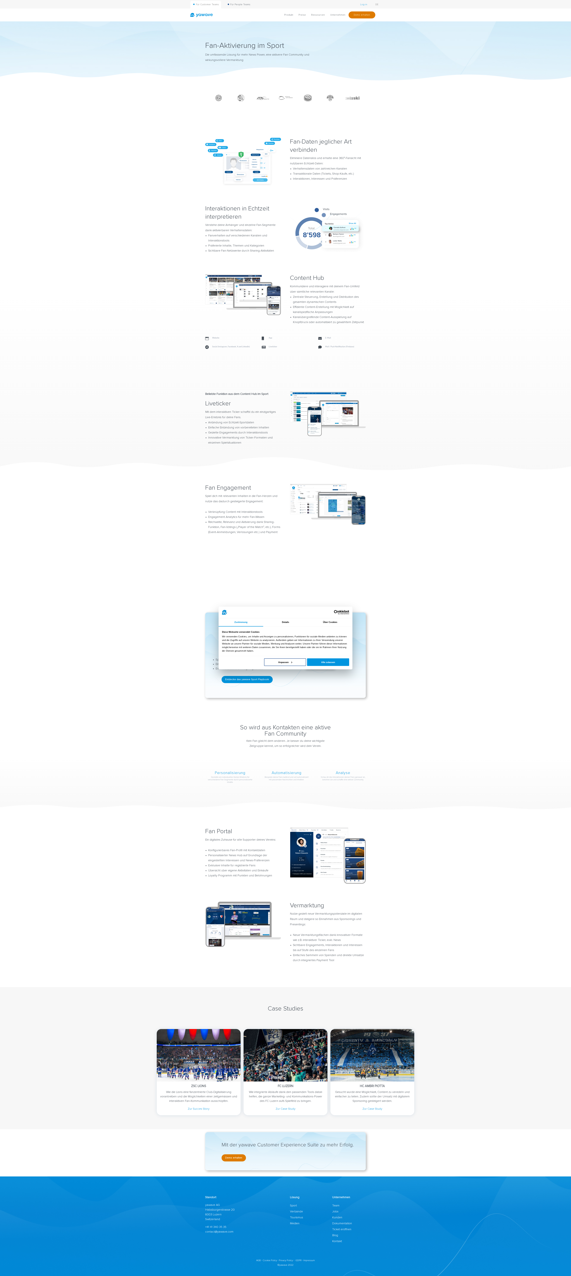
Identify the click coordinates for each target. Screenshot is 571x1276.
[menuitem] (205, 5)
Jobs (335, 1211)
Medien (294, 1223)
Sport (293, 1205)
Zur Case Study (285, 1108)
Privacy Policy (286, 1260)
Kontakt (337, 1241)
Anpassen (283, 662)
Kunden (337, 1217)
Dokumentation (342, 1223)
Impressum (309, 1260)
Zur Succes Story (199, 1108)
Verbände (296, 1211)
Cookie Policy (270, 1260)
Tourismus (296, 1217)
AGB (258, 1260)
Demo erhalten (233, 1158)
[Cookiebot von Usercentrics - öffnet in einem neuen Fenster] (336, 612)
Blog (335, 1235)
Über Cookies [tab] (330, 622)
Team (335, 1205)
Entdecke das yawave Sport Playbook (247, 679)
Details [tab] (285, 622)
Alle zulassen (328, 662)
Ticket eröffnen (341, 1229)
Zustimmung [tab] (241, 622)
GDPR (298, 1260)
